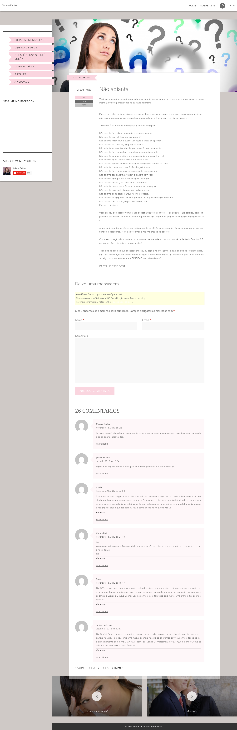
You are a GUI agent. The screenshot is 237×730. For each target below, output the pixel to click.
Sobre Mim (207, 5)
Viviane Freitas (9, 5)
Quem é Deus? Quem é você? (30, 57)
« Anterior (80, 668)
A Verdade (22, 81)
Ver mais (100, 512)
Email (145, 320)
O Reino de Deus (26, 47)
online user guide (122, 302)
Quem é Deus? (24, 66)
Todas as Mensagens (29, 40)
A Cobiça (20, 74)
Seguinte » (117, 668)
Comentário (82, 336)
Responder (102, 444)
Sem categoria (81, 77)
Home (192, 5)
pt (231, 6)
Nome (78, 320)
